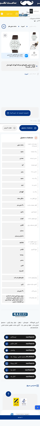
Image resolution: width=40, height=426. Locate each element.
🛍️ (37, 407)
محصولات (33, 18)
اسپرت (23, 26)
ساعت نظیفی (32, 26)
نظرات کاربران (8, 128)
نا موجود (20, 417)
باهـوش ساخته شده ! (22, 414)
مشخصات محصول (26, 128)
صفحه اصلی (38, 19)
